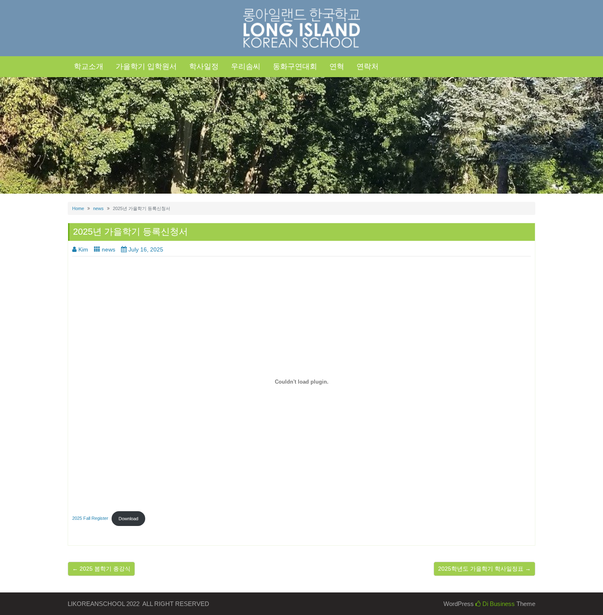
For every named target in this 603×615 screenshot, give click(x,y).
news (98, 208)
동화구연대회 (295, 66)
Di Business (498, 603)
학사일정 (204, 66)
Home (78, 208)
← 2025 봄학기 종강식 (101, 568)
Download (128, 518)
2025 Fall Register (90, 518)
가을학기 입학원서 (146, 66)
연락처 (367, 66)
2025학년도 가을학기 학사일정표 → (484, 568)
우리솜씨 (245, 66)
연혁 (336, 66)
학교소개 (88, 66)
